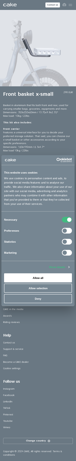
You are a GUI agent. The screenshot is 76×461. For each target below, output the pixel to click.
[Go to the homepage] (10, 5)
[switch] (67, 230)
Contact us (52, 5)
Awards (7, 315)
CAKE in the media (13, 309)
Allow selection (38, 288)
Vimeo (6, 427)
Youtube (8, 421)
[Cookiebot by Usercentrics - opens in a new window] (56, 160)
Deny (38, 298)
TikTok (6, 408)
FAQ (5, 355)
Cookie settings (12, 368)
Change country (36, 440)
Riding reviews (11, 322)
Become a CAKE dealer (16, 362)
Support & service (13, 349)
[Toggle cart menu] (64, 5)
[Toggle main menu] (70, 5)
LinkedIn (7, 401)
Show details (57, 267)
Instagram (8, 388)
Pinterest (8, 414)
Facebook (8, 395)
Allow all (38, 277)
